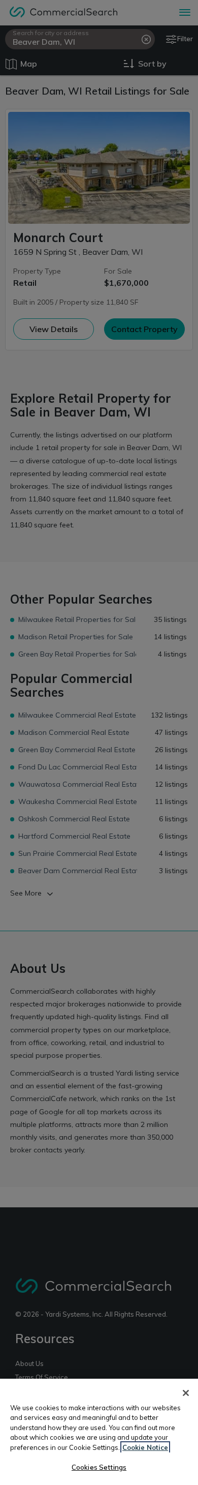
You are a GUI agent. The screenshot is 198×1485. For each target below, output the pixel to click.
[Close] (186, 1393)
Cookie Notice (145, 1447)
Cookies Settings (99, 1467)
